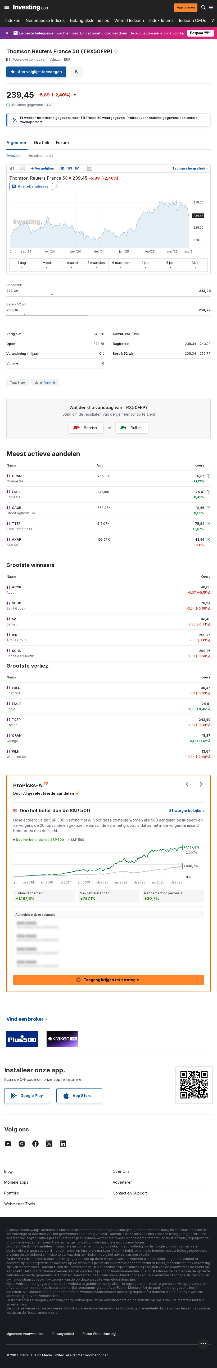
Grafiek (41, 142)
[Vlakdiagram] (22, 168)
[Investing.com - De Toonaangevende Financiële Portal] (31, 7)
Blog (8, 1171)
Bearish (90, 427)
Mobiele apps (16, 1182)
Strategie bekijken (186, 810)
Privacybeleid (63, 1334)
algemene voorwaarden (25, 1334)
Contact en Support (130, 1193)
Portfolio (11, 1193)
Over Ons (121, 1171)
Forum (62, 142)
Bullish (136, 427)
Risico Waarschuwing (99, 1334)
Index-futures (161, 20)
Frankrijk (50, 382)
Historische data (40, 156)
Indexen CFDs (192, 20)
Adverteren (123, 1182)
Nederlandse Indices (45, 20)
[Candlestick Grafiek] (12, 168)
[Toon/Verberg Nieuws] (89, 168)
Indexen (12, 20)
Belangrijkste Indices (89, 20)
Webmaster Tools (19, 1204)
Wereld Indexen (129, 20)
